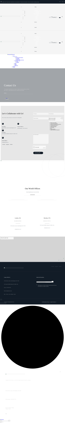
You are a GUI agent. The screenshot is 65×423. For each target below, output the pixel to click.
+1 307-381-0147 (8, 287)
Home (6, 98)
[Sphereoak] (9, 54)
